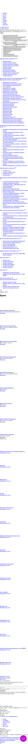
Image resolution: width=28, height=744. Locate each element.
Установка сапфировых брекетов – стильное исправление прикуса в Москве (14, 193)
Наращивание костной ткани (10, 91)
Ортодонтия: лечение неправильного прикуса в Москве (15, 45)
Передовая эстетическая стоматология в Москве (14, 46)
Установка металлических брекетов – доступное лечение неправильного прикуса (14, 182)
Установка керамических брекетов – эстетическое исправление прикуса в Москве (15, 199)
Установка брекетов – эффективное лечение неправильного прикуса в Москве (13, 206)
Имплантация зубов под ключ (10, 92)
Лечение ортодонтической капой (11, 188)
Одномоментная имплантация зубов (12, 85)
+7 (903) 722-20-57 (4, 27)
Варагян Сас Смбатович (6, 403)
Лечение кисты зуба (8, 173)
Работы (4, 21)
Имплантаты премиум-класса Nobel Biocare (13, 122)
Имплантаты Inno (7, 109)
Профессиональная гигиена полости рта (12, 48)
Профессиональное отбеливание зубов (12, 50)
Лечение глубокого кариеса (9, 62)
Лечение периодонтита (8, 264)
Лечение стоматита (7, 267)
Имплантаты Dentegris (8, 105)
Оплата (4, 719)
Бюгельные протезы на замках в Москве (13, 156)
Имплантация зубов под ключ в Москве (12, 38)
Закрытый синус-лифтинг (9, 88)
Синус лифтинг (4, 592)
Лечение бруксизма (5, 676)
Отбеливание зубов (5, 620)
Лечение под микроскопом (6, 507)
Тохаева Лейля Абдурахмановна (8, 419)
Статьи (4, 23)
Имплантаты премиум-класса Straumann (12, 118)
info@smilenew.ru (13, 716)
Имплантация (3, 479)
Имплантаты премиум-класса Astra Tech (13, 121)
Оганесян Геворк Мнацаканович (8, 356)
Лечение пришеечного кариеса (10, 64)
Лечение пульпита (7, 67)
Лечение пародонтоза (8, 261)
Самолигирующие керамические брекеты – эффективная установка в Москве (13, 196)
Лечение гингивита (7, 263)
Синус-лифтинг (7, 86)
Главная (5, 13)
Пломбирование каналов (9, 70)
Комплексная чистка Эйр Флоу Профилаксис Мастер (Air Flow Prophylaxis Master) (14, 241)
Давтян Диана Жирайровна (6, 388)
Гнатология (5, 53)
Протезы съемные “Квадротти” (10, 155)
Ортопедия (2, 549)
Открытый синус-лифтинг (9, 89)
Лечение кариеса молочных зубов (11, 286)
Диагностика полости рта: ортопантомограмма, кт (12, 451)
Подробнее (2, 313)
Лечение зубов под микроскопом (11, 72)
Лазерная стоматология (8, 54)
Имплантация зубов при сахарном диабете (13, 96)
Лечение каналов (7, 68)
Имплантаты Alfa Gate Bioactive (10, 102)
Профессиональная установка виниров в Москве (15, 236)
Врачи (4, 16)
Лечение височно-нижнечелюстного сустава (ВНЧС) (13, 648)
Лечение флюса (6, 175)
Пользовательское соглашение (7, 740)
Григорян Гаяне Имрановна (7, 372)
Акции (4, 17)
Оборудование (6, 721)
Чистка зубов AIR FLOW (9, 245)
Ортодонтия (3, 634)
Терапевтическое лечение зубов (10, 35)
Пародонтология (7, 51)
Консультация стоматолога (9, 71)
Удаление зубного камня (9, 244)
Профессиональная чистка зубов (11, 248)
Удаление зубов (6, 170)
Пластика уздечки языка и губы (10, 287)
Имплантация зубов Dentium (10, 107)
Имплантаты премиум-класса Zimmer (12, 119)
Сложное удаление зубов (9, 172)
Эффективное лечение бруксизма (11, 272)
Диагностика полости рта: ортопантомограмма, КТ (14, 37)
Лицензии (2, 741)
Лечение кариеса (7, 61)
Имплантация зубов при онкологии (11, 95)
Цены (4, 18)
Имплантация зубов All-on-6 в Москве (12, 83)
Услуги (4, 14)
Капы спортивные (7, 187)
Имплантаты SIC (7, 115)
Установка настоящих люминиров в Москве (13, 227)
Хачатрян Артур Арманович (7, 434)
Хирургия (2, 465)
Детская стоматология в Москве (10, 56)
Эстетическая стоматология (7, 564)
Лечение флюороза (7, 75)
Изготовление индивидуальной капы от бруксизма (15, 190)
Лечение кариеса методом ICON (11, 65)
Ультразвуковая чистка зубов (10, 246)
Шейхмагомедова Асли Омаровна (8, 341)
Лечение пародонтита (8, 266)
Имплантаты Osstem (8, 114)
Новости (5, 724)
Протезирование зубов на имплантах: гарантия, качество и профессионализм (14, 138)
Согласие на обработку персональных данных (11, 737)
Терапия (2, 493)
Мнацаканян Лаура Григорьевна (8, 325)
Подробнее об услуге (5, 452)
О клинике (5, 720)
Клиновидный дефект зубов (10, 74)
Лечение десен (6, 260)
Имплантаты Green (7, 111)
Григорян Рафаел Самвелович (7, 310)
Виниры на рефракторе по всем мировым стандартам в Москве (13, 230)
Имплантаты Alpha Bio (8, 104)
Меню (2, 33)
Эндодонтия (3, 521)
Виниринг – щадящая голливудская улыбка (13, 228)
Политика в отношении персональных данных (11, 739)
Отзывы (5, 20)
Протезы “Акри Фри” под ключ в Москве (13, 161)
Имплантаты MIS (7, 112)
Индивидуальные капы (8, 191)
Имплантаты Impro (7, 108)
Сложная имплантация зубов (10, 94)
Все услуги (2, 679)
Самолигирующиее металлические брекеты (13, 201)
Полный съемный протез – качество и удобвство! (15, 165)
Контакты (5, 24)
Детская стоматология (5, 578)
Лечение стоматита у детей (9, 282)
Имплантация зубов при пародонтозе (12, 98)
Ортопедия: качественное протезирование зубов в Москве (15, 41)
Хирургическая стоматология (9, 42)
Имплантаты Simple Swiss (9, 117)
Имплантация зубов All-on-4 (10, 82)
